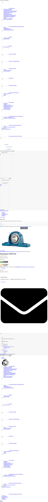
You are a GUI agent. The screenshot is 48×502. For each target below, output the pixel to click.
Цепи (4, 69)
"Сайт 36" (10, 354)
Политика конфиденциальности (9, 346)
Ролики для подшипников (8, 19)
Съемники (5, 104)
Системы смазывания (7, 93)
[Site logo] (5, 177)
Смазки (5, 94)
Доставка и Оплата (7, 347)
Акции (5, 352)
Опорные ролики (6, 13)
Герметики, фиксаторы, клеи (8, 117)
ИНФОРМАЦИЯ (4, 345)
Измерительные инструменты (8, 105)
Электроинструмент (7, 107)
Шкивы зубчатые (6, 38)
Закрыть (1, 501)
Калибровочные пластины (8, 106)
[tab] (25, 268)
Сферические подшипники (8, 12)
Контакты (5, 351)
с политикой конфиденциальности (25, 226)
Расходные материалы (7, 109)
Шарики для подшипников (8, 18)
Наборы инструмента (7, 462)
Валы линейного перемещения (9, 387)
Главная (1, 251)
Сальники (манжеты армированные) (9, 484)
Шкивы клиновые (7, 395)
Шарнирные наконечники (8, 14)
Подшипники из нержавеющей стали (10, 373)
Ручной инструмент (7, 108)
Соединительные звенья (7, 70)
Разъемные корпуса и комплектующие (10, 11)
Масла (5, 95)
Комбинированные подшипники (9, 16)
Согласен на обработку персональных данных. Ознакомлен (16, 226)
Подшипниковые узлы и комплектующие (10, 10)
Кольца (5, 126)
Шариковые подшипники (8, 9)
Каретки (5, 27)
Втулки (5, 17)
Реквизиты (5, 348)
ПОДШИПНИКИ (6, 251)
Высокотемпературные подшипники (10, 15)
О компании (6, 350)
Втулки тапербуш (6, 46)
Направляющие (6, 28)
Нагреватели (6, 103)
